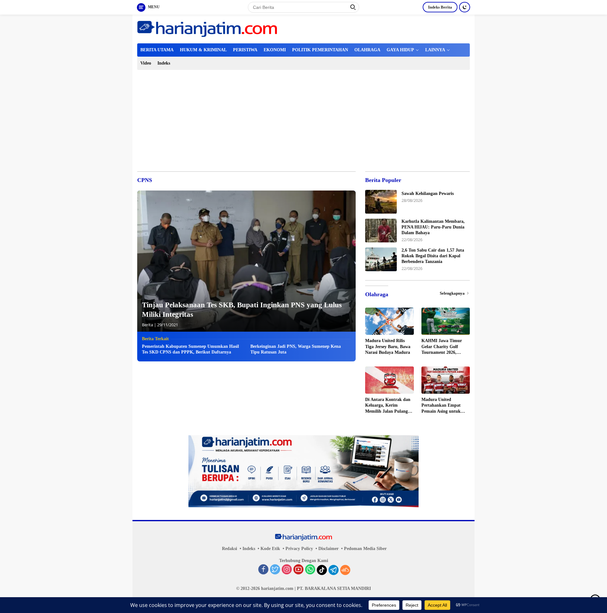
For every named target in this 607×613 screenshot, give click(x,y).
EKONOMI (275, 49)
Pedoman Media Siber (365, 548)
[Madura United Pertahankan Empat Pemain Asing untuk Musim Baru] (445, 380)
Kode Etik (270, 548)
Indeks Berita (440, 7)
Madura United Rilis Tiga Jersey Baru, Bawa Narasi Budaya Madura (387, 346)
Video (145, 63)
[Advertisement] (303, 117)
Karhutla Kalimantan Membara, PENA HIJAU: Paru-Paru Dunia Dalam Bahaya (433, 227)
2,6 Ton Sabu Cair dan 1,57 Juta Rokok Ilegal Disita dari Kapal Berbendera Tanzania (433, 256)
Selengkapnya (453, 293)
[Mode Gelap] (464, 7)
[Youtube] (298, 570)
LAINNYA (435, 49)
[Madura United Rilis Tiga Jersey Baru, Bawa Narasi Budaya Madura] (389, 321)
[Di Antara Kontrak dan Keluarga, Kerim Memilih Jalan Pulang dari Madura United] (389, 380)
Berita (147, 325)
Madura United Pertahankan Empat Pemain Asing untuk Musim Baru (441, 405)
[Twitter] (275, 570)
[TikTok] (322, 570)
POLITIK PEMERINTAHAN (320, 49)
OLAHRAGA (367, 49)
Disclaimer (328, 548)
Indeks (163, 63)
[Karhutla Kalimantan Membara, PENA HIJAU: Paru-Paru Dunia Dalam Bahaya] (381, 230)
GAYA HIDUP (400, 49)
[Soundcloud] (345, 570)
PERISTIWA (245, 49)
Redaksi (229, 548)
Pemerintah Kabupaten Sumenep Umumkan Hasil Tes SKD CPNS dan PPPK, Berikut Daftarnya (190, 349)
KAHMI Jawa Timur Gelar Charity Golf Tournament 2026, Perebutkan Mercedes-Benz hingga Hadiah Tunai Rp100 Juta (442, 346)
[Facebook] (263, 570)
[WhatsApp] (310, 570)
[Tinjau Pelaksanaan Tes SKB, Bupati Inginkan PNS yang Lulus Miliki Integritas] (246, 261)
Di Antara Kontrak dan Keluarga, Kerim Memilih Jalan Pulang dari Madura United (387, 405)
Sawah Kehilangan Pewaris (428, 193)
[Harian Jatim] (207, 28)
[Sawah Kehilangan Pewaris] (381, 202)
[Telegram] (333, 570)
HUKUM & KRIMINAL (203, 49)
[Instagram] (287, 570)
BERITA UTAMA (157, 49)
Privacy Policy (299, 548)
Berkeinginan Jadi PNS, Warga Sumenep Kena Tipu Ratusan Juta (295, 349)
